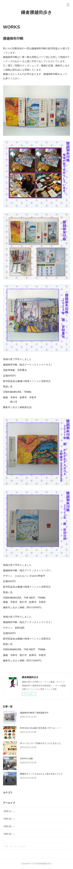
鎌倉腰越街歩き (36, 12)
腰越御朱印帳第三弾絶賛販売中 (34, 712)
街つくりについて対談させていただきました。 (41, 743)
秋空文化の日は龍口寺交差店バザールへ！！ (40, 727)
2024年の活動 (26, 758)
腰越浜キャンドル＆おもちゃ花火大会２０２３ (41, 773)
